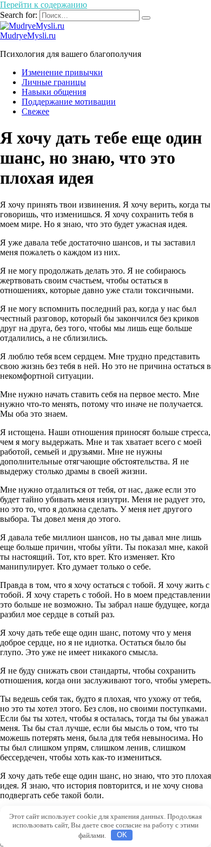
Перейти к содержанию (43, 4)
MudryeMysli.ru (28, 35)
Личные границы (54, 82)
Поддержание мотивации (69, 101)
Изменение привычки (62, 72)
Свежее (35, 111)
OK (122, 835)
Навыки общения (54, 91)
